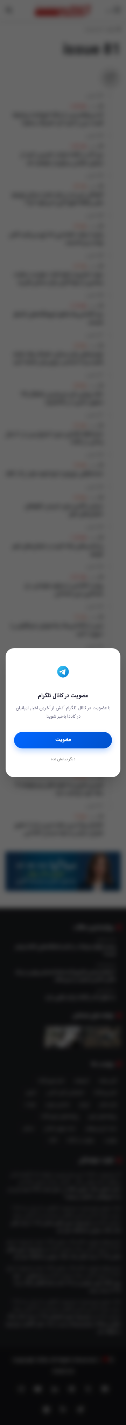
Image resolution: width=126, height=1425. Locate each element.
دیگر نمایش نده (63, 759)
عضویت (63, 740)
